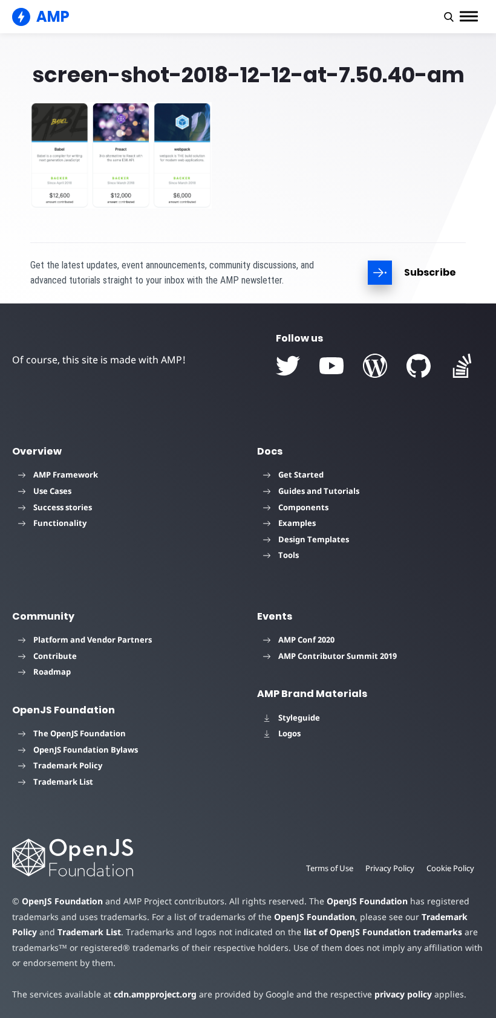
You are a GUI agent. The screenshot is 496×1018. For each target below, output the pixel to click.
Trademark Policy (67, 765)
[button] (449, 17)
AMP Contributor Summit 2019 (337, 655)
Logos (289, 733)
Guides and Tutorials (318, 490)
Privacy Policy (389, 868)
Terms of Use (329, 868)
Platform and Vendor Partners (92, 639)
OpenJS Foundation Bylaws (85, 749)
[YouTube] (331, 366)
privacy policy (403, 994)
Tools (288, 555)
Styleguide (299, 717)
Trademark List (63, 781)
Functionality (59, 522)
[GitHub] (418, 366)
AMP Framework (65, 474)
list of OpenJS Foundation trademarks (383, 932)
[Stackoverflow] (462, 366)
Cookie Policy (450, 868)
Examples (297, 522)
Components (303, 507)
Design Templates (313, 539)
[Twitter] (288, 366)
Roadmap (52, 671)
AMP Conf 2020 (306, 639)
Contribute (55, 655)
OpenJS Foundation (62, 901)
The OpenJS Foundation (79, 733)
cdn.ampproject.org (155, 994)
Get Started (301, 474)
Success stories (62, 507)
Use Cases (52, 490)
